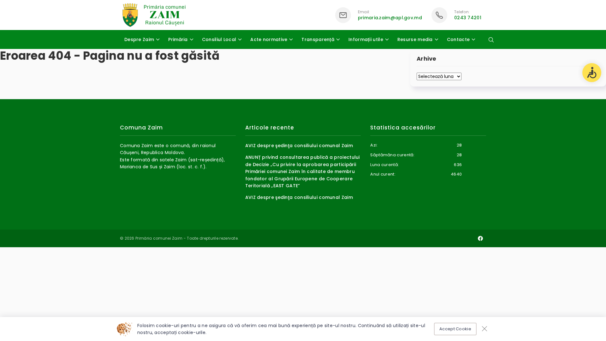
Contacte (458, 39)
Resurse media (415, 39)
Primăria (177, 39)
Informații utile (365, 39)
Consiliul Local (219, 39)
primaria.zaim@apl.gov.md (390, 17)
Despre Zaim (139, 39)
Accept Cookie (455, 329)
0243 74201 (467, 17)
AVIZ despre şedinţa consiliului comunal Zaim (299, 145)
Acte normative (268, 39)
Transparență (317, 39)
